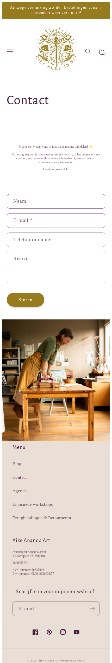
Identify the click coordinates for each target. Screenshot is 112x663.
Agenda (20, 490)
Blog (17, 463)
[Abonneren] (92, 609)
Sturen (25, 299)
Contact (20, 477)
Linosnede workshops (33, 504)
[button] (10, 52)
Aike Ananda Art (48, 660)
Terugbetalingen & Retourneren (42, 517)
